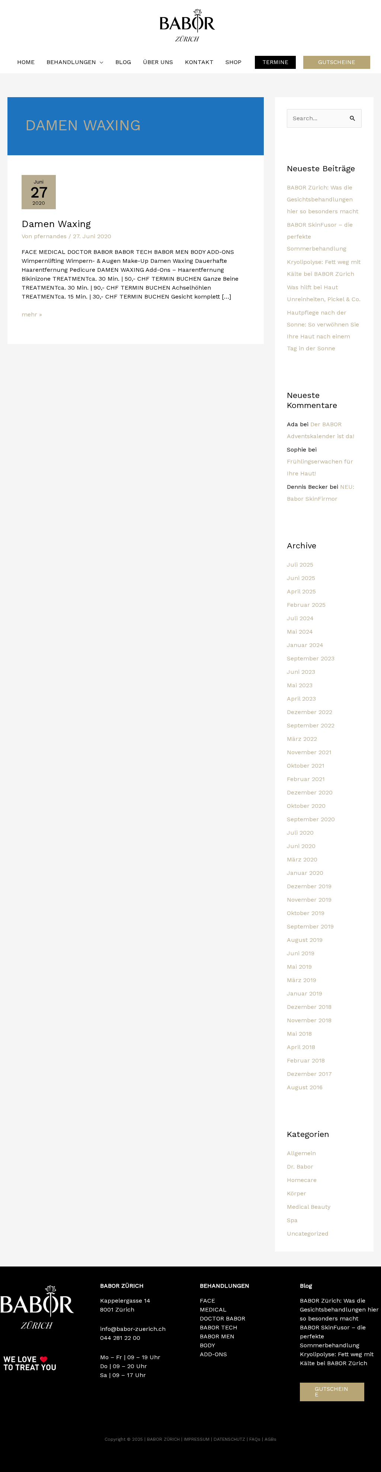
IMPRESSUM (197, 1439)
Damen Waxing (56, 223)
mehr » (32, 314)
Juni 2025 (301, 578)
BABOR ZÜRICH (164, 1439)
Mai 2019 (299, 966)
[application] (99, 62)
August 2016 (305, 1087)
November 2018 (309, 1020)
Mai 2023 (300, 685)
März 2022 (302, 738)
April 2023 (301, 698)
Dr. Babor (300, 1166)
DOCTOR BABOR (222, 1318)
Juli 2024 (300, 618)
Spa (292, 1220)
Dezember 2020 (310, 792)
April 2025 (301, 591)
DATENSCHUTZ (230, 1439)
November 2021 (309, 752)
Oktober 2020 (306, 805)
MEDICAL (213, 1309)
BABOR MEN (217, 1336)
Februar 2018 (306, 1060)
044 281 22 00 (120, 1337)
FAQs (255, 1439)
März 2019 (301, 980)
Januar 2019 (304, 993)
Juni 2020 (301, 846)
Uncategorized (308, 1233)
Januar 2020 (305, 872)
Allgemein (301, 1153)
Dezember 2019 (309, 886)
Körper (296, 1193)
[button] (275, 62)
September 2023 (310, 658)
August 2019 (305, 939)
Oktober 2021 (305, 765)
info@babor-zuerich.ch (133, 1328)
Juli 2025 (300, 564)
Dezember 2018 (309, 1006)
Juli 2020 (300, 832)
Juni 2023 (301, 671)
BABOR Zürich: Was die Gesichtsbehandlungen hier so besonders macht (322, 199)
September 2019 (310, 926)
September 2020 (311, 819)
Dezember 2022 (309, 712)
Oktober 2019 (305, 913)
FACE (207, 1300)
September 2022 (310, 725)
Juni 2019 (300, 953)
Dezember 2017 (309, 1073)
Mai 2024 (300, 631)
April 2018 (301, 1047)
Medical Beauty (308, 1206)
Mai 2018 (299, 1033)
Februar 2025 (306, 604)
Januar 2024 (305, 645)
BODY (207, 1345)
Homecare (302, 1179)
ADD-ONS (213, 1354)
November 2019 (309, 899)
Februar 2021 (306, 779)
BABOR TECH (218, 1327)
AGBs (270, 1439)
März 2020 (302, 859)
